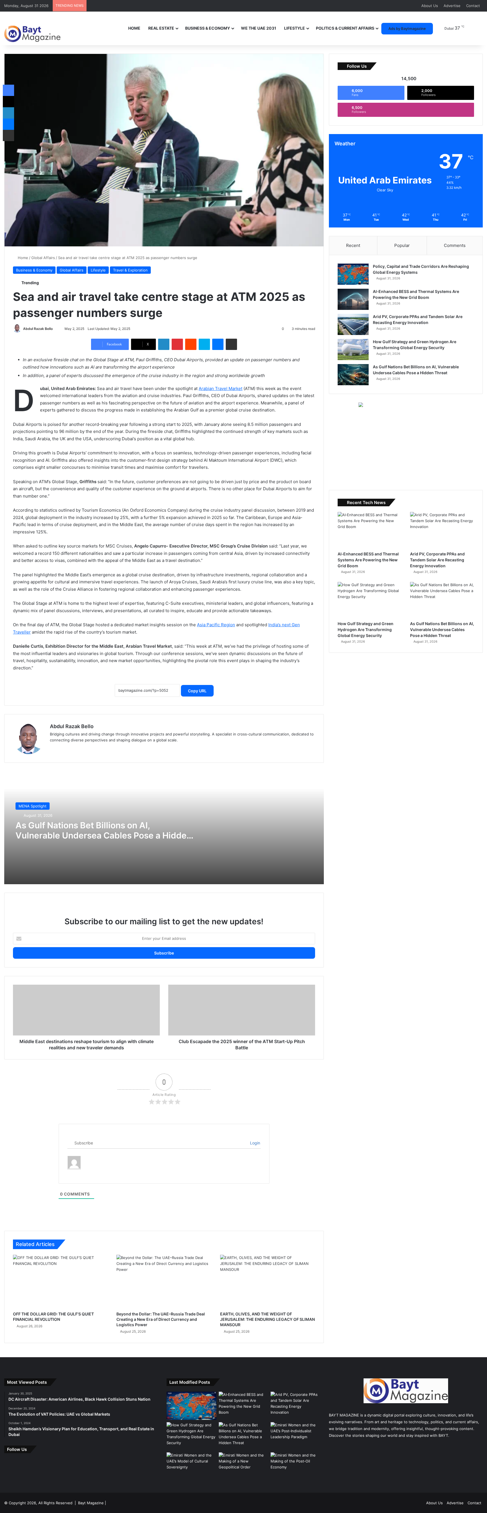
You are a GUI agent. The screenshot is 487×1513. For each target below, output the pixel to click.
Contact (473, 5)
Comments (455, 245)
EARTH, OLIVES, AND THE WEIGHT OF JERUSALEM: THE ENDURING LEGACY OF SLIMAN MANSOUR (267, 1319)
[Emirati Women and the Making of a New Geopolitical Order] (244, 1466)
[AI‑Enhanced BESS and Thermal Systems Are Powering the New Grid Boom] (353, 299)
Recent (353, 245)
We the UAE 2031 (258, 28)
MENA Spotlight (33, 806)
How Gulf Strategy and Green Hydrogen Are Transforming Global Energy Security (365, 629)
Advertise (452, 5)
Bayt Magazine (91, 1503)
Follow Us (17, 1449)
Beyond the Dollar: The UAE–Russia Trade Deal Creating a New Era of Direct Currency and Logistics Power (160, 1319)
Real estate (161, 28)
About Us (429, 5)
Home (134, 28)
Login (254, 1142)
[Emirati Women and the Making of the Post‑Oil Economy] (295, 1466)
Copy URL (197, 690)
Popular (402, 245)
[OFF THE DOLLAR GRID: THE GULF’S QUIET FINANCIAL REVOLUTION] (60, 1281)
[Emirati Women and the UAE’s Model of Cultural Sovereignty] (191, 1466)
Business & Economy (207, 28)
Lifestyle (294, 28)
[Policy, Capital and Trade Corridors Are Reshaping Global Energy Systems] (353, 274)
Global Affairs (43, 257)
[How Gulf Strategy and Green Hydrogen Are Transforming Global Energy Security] (353, 349)
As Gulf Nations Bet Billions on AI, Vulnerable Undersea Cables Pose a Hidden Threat (104, 835)
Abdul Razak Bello (38, 329)
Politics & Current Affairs (345, 28)
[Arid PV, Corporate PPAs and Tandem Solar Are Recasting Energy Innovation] (353, 324)
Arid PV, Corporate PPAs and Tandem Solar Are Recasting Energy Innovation (437, 559)
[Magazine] (32, 29)
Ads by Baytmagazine (407, 28)
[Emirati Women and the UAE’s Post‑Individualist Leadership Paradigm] (295, 1436)
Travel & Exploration (130, 270)
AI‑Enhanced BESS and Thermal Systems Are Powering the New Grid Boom (368, 559)
